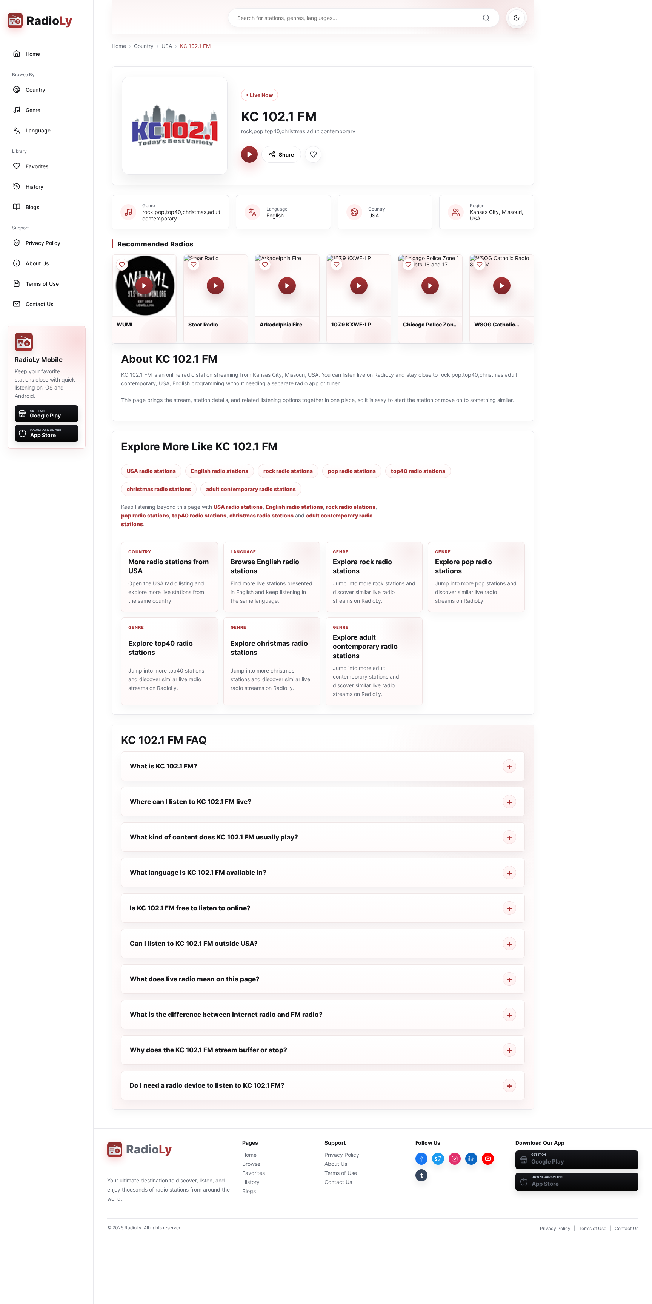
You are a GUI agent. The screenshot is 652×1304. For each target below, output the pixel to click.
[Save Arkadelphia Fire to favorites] (265, 265)
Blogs (249, 1191)
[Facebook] (421, 1159)
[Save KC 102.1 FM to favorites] (313, 154)
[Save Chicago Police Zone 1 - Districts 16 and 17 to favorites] (408, 265)
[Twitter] (438, 1159)
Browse (251, 1164)
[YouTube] (488, 1159)
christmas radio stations (159, 489)
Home (119, 46)
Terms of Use (340, 1173)
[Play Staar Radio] (215, 285)
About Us (335, 1164)
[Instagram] (455, 1159)
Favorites (253, 1173)
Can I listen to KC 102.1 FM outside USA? (194, 943)
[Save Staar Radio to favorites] (194, 265)
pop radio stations (352, 471)
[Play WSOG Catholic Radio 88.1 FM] (502, 285)
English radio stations (219, 471)
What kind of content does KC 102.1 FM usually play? (214, 837)
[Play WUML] (144, 285)
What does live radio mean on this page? (195, 979)
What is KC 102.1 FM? (163, 766)
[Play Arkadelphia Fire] (287, 285)
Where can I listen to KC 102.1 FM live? (190, 801)
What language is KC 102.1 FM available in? (198, 872)
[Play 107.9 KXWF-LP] (359, 285)
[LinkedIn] (471, 1159)
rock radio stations (288, 471)
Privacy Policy (341, 1155)
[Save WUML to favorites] (122, 265)
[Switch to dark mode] (516, 17)
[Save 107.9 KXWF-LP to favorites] (337, 265)
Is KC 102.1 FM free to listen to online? (190, 908)
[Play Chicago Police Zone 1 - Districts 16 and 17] (430, 285)
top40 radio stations (418, 471)
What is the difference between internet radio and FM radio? (226, 1014)
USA (166, 46)
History (251, 1182)
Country (144, 46)
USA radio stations (151, 471)
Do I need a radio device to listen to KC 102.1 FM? (207, 1085)
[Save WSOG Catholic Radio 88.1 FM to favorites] (480, 265)
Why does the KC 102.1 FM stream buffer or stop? (208, 1050)
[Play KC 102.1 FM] (249, 154)
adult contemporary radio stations (251, 489)
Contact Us (338, 1182)
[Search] (486, 17)
